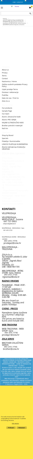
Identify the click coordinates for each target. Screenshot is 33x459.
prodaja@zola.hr (7, 232)
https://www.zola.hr (14, 185)
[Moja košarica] (30, 8)
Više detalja (15, 423)
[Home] (16, 7)
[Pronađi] (30, 13)
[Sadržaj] (2, 8)
